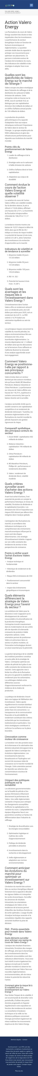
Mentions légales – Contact (19, 1039)
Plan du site (19, 1071)
